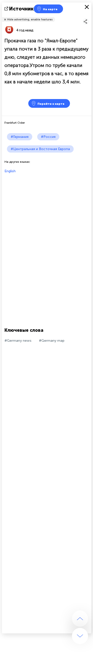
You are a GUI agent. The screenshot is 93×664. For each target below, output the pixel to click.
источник (21, 9)
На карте (50, 9)
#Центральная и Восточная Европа (40, 149)
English (10, 171)
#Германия (20, 137)
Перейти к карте (50, 104)
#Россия (48, 137)
